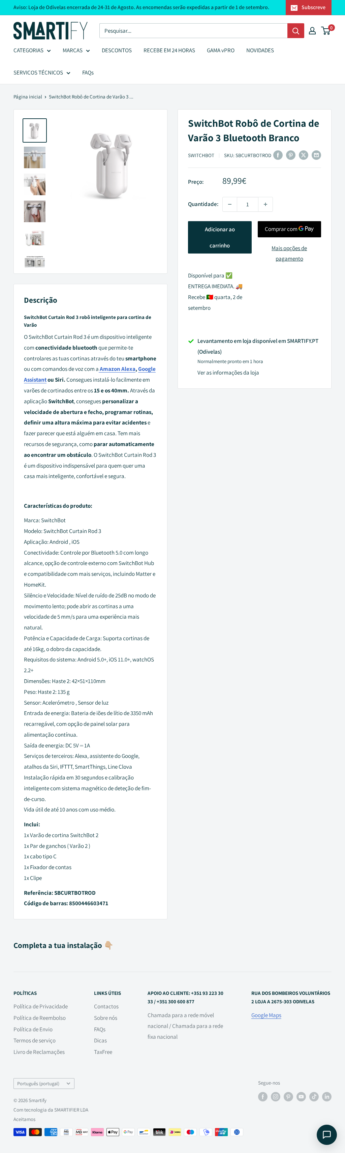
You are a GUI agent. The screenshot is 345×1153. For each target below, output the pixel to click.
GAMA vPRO (220, 50)
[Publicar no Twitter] (303, 154)
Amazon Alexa (117, 369)
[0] (326, 31)
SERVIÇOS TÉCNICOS (38, 72)
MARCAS (73, 50)
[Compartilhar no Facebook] (278, 154)
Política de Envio (33, 1029)
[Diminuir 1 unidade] (230, 204)
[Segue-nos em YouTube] (301, 1096)
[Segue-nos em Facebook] (263, 1096)
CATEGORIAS (28, 50)
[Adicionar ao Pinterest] (290, 154)
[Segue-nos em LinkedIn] (327, 1096)
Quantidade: (203, 204)
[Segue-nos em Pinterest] (288, 1096)
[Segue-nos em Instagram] (275, 1096)
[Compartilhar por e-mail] (316, 154)
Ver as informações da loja (228, 372)
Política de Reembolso (39, 1018)
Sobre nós (105, 1018)
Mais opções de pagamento (289, 253)
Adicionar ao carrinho (220, 237)
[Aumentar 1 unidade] (265, 204)
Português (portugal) (38, 1083)
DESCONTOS (117, 50)
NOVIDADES (260, 50)
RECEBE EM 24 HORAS (169, 50)
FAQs (88, 72)
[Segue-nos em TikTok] (314, 1096)
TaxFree (103, 1052)
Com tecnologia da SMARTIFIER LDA (50, 1109)
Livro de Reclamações (39, 1052)
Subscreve (313, 7)
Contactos (106, 1006)
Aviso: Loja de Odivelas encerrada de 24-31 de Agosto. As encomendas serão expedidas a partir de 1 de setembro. (141, 7)
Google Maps (266, 1015)
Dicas (100, 1040)
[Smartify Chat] (327, 1135)
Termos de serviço (34, 1040)
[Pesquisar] (295, 30)
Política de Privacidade (40, 1006)
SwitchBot (201, 155)
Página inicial (27, 96)
